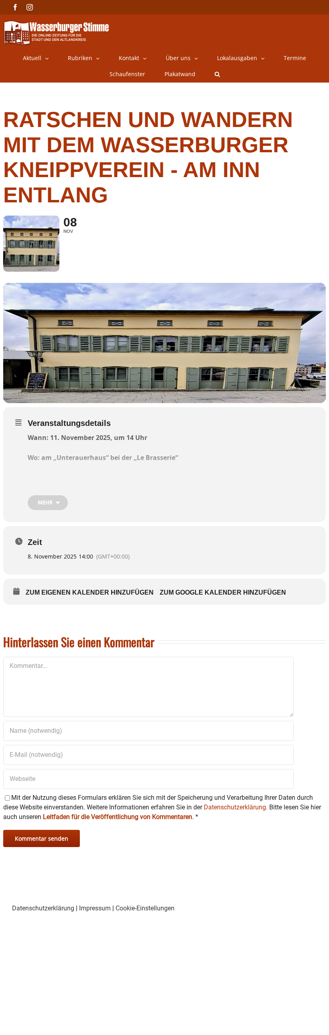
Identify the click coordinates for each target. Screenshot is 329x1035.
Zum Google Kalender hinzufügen (223, 592)
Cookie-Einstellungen (145, 908)
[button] (217, 74)
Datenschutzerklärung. (236, 807)
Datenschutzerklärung (43, 908)
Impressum (95, 908)
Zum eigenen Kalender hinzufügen (90, 592)
